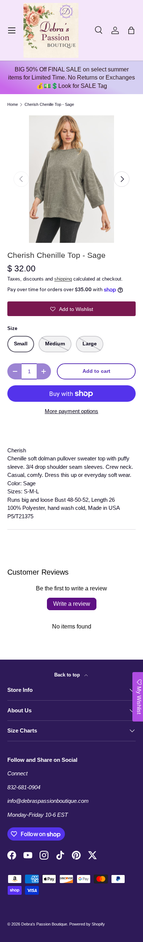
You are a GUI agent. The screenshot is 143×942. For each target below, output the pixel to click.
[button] (131, 30)
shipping (63, 279)
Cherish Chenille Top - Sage (49, 105)
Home (12, 105)
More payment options (71, 411)
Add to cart (96, 371)
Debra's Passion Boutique (44, 924)
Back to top (67, 675)
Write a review (71, 604)
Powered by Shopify (87, 924)
